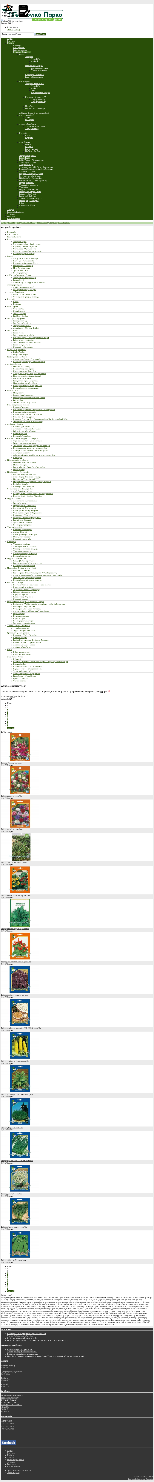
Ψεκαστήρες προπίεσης (21, 544)
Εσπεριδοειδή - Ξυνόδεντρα (23, 266)
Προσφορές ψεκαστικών (22, 539)
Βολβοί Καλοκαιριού (20, 354)
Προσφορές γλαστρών (21, 599)
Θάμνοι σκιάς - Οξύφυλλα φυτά (24, 249)
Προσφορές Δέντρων (20, 273)
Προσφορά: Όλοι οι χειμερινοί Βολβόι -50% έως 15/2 (26, 1334)
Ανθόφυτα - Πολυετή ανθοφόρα (24, 278)
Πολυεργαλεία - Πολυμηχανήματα (25, 510)
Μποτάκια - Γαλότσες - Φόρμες (24, 462)
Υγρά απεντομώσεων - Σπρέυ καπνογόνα (27, 441)
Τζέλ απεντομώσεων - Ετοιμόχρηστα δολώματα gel (31, 446)
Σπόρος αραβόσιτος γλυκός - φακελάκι (15, 1061)
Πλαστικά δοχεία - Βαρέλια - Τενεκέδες (27, 496)
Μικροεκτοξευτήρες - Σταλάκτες (25, 383)
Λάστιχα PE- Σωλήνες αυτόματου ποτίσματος (29, 374)
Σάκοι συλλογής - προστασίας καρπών (27, 578)
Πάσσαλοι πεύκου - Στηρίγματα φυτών (27, 642)
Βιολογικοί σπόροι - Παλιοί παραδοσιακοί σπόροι (31, 338)
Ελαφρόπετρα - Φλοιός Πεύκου (24, 676)
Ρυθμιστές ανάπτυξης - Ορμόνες (24, 431)
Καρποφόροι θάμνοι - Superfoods (25, 246)
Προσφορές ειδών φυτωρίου (23, 486)
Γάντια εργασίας (19, 470)
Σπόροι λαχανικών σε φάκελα (59, 223)
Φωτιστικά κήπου (19, 681)
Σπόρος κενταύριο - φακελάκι (12, 829)
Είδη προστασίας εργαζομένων (18, 460)
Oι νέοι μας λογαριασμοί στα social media (22, 1338)
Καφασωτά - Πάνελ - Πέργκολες (25, 635)
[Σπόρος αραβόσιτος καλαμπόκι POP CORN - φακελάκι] (20, 1026)
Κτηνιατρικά (17, 458)
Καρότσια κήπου (19, 618)
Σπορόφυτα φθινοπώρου (22, 323)
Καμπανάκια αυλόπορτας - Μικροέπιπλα (27, 666)
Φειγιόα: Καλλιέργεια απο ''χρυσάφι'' (20, 1336)
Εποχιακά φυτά (18, 280)
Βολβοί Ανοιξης (19, 352)
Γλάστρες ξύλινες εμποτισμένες (24, 592)
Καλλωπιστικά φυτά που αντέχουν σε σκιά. (22, 1354)
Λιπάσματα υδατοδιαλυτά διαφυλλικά (26, 429)
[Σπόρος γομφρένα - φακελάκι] (20, 794)
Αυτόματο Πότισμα (14, 364)
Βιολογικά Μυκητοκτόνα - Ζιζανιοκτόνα (27, 414)
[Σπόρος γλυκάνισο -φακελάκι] (20, 1192)
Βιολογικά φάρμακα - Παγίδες (18, 405)
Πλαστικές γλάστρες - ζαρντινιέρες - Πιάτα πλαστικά (32, 585)
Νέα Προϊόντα (12, 234)
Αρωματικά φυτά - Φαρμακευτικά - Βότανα (29, 282)
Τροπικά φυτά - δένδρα (21, 270)
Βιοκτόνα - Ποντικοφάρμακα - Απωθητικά (22, 438)
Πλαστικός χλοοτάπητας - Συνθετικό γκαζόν (29, 362)
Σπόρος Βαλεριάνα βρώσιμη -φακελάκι (15, 929)
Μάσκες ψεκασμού (20, 465)
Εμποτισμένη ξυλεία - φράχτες (18, 633)
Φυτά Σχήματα (12, 306)
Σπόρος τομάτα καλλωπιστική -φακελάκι (16, 895)
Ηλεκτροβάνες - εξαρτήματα (23, 369)
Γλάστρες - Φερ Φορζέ (15, 582)
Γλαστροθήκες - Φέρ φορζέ (23, 597)
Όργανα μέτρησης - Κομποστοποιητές (26, 609)
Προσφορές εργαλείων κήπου (23, 621)
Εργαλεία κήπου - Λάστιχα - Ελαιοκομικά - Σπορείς (25, 602)
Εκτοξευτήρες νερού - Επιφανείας (25, 381)
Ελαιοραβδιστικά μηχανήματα (23, 561)
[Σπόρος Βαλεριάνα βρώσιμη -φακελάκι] (20, 926)
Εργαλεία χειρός (19, 614)
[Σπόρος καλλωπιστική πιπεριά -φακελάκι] (20, 959)
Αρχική (3, 223)
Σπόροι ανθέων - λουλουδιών (23, 340)
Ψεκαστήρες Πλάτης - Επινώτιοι (25, 546)
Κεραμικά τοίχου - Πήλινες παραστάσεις (27, 669)
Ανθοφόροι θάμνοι (19, 242)
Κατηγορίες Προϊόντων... (26, 223)
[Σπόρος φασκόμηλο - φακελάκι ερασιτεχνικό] (20, 1092)
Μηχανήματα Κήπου (14, 498)
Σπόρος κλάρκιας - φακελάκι (11, 763)
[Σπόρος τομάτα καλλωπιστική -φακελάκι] (20, 893)
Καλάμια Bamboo (19, 664)
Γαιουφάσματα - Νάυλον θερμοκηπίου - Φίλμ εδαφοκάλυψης (35, 573)
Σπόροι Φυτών (42, 223)
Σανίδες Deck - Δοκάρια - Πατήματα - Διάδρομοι (30, 640)
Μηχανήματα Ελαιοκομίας (16, 558)
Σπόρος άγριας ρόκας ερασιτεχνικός (14, 862)
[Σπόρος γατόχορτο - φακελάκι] (20, 1125)
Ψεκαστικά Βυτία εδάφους (22, 530)
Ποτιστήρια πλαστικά (21, 616)
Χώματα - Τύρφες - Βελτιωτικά (18, 626)
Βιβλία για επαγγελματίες (22, 654)
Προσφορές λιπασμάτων (22, 436)
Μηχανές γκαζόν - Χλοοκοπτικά (24, 506)
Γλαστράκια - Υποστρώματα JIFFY (26, 479)
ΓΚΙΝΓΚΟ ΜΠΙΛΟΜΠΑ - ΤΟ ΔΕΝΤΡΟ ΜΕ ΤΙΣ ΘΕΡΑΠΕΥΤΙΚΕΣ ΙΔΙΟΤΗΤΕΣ (37, 1340)
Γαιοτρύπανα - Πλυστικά (22, 520)
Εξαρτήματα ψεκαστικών (22, 537)
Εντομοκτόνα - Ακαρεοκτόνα (23, 395)
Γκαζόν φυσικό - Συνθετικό (17, 357)
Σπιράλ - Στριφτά (19, 314)
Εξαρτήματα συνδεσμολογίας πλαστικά (27, 376)
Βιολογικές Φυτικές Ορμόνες (23, 417)
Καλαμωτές (17, 659)
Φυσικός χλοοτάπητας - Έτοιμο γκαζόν (27, 359)
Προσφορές (11, 232)
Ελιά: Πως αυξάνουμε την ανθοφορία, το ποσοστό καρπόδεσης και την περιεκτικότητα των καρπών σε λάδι (45, 1356)
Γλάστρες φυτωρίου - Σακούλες (24, 474)
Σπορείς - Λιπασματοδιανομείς (24, 623)
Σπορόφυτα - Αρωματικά (16, 318)
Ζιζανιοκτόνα (18, 400)
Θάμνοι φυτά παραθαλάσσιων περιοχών (27, 251)
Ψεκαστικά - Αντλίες (14, 527)
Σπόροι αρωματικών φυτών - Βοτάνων (27, 342)
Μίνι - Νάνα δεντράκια (21, 268)
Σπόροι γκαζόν (18, 333)
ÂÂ (109, 691)
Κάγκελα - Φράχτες (20, 638)
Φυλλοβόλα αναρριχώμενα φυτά (24, 290)
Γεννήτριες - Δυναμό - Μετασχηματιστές (27, 563)
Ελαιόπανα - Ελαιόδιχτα (21, 570)
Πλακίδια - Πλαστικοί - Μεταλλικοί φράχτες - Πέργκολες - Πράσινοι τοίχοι (40, 662)
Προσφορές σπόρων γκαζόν (23, 347)
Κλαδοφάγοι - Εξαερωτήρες (23, 515)
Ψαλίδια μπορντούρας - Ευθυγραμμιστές (27, 513)
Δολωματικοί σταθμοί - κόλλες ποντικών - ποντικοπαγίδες (34, 455)
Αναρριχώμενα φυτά (14, 285)
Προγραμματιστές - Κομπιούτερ (24, 371)
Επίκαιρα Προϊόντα (14, 237)
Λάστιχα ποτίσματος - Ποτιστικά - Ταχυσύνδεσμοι (31, 611)
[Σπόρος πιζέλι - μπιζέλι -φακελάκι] (20, 1258)
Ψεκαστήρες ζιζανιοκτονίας (23, 551)
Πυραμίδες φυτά (19, 311)
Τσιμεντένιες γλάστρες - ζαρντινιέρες (26, 590)
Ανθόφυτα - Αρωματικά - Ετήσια (19, 275)
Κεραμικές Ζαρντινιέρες (22, 594)
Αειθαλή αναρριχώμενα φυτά (23, 287)
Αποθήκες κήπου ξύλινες (22, 647)
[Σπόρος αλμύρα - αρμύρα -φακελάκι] (20, 1225)
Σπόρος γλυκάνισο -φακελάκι (11, 1194)
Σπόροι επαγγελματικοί (21, 345)
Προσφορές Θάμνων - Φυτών (23, 254)
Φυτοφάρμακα (12, 390)
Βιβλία (9, 650)
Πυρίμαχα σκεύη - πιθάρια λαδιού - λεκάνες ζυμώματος (33, 494)
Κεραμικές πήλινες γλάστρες (23, 587)
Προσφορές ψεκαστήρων (22, 556)
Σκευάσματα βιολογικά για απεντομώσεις (28, 422)
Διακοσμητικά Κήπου (15, 657)
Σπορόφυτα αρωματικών (22, 326)
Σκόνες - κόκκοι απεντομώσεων (24, 443)
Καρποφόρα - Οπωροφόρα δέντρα (25, 263)
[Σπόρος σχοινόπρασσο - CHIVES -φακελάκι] (20, 1158)
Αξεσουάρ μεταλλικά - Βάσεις (24, 645)
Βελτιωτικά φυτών (20, 434)
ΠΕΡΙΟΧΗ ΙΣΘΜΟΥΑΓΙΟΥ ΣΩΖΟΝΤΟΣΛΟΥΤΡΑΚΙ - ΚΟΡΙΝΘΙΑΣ (11, 1402)
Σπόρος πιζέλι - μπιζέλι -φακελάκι (13, 1260)
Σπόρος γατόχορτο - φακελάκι (12, 1127)
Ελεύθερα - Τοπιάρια (20, 316)
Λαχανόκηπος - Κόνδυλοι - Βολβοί (25, 328)
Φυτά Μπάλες (18, 309)
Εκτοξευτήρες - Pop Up (21, 366)
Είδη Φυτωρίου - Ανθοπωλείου (18, 472)
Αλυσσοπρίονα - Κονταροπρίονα (25, 501)
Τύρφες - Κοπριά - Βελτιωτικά (24, 630)
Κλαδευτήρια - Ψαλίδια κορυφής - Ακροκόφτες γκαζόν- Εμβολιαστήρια (39, 604)
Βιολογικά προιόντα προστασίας (24, 412)
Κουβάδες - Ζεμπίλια (20, 484)
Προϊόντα (11, 223)
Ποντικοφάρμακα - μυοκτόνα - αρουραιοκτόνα (30, 448)
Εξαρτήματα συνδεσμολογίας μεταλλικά (27, 386)
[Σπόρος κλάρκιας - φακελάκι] (20, 761)
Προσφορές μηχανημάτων (22, 525)
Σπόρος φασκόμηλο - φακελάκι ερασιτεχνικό (17, 1094)
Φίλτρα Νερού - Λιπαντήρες (23, 378)
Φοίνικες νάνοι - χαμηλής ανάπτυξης (26, 297)
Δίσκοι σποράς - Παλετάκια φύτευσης (26, 477)
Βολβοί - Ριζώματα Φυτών (16, 350)
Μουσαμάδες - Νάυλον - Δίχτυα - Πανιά (21, 568)
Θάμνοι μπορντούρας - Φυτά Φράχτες (26, 244)
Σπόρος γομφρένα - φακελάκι (11, 796)
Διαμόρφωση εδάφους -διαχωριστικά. (26, 674)
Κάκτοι (15, 302)
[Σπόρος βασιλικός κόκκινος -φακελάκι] (20, 993)
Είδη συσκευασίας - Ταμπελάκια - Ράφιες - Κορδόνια (32, 482)
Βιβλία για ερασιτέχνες (21, 652)
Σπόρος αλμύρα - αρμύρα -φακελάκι (14, 1227)
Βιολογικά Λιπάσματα (21, 407)
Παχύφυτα (17, 304)
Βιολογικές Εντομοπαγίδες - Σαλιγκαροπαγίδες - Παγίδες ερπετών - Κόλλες (40, 419)
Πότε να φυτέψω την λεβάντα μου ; (20, 1349)
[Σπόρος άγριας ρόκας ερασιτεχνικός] (20, 860)
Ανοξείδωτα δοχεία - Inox (22, 491)
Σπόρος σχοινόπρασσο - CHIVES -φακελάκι (17, 1161)
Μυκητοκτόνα (18, 393)
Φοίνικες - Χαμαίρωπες (15, 292)
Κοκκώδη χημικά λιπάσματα (23, 426)
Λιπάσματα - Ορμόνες (15, 424)
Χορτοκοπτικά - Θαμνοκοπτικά (24, 508)
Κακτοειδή (11, 299)
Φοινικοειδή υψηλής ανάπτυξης (24, 294)
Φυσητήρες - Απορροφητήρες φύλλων (27, 518)
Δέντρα (9, 256)
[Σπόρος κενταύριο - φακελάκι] (20, 827)
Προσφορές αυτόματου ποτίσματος (25, 388)
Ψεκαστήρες (11, 542)
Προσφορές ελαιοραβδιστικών (24, 566)
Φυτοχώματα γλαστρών (21, 628)
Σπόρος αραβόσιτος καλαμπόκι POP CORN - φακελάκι (21, 1028)
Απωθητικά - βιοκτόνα (21, 453)
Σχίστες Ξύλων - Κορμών (22, 522)
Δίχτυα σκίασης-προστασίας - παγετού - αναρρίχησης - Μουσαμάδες (37, 575)
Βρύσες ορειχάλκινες (20, 678)
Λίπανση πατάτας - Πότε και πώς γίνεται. (22, 1352)
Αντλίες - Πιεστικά (20, 532)
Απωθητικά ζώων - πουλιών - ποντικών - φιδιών (30, 450)
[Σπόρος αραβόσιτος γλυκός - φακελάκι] (20, 1059)
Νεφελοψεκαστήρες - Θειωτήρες (25, 534)
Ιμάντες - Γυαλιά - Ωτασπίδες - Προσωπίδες (29, 467)
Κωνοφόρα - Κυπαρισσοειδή (23, 261)
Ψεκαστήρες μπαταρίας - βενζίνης (25, 549)
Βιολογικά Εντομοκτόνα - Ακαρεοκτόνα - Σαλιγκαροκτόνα (34, 410)
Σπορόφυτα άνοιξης (20, 321)
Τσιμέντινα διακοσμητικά (22, 671)
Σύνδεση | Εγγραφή (14, 29)
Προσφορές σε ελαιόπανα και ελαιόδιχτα (27, 580)
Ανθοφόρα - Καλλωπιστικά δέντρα (25, 258)
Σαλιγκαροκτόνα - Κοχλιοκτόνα (24, 402)
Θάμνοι (9, 239)
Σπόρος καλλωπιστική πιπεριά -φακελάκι (16, 962)
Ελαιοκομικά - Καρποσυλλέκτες (24, 606)
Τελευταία (10, 728)
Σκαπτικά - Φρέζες (20, 503)
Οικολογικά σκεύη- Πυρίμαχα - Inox (20, 489)
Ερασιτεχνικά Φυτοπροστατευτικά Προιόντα (29, 398)
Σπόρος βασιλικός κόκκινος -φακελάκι (15, 995)
